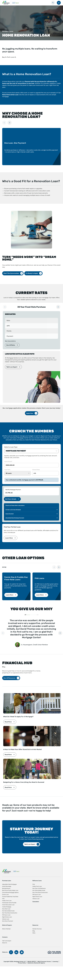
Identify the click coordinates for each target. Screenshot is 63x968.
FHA (3, 898)
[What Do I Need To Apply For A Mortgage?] (32, 703)
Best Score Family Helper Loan (10, 890)
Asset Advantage (6, 886)
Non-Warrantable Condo (38, 890)
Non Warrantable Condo (8, 911)
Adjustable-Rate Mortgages (9, 884)
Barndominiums (6, 888)
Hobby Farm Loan (6, 900)
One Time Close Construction (9, 913)
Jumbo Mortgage (6, 907)
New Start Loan (6, 909)
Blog (33, 931)
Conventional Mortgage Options (10, 892)
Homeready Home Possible (9, 902)
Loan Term (7, 469)
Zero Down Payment (7, 921)
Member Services (37, 929)
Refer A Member (6, 929)
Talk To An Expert (6, 941)
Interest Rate (36, 469)
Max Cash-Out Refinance (39, 888)
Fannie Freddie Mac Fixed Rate (10, 896)
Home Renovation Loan (8, 904)
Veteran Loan (5, 919)
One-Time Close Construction (40, 892)
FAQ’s (33, 933)
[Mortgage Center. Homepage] (6, 2)
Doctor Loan (5, 894)
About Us (4, 942)
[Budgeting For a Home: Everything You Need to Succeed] (32, 769)
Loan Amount (8, 461)
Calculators (35, 901)
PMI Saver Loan (6, 915)
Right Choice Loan (7, 917)
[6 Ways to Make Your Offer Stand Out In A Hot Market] (32, 736)
